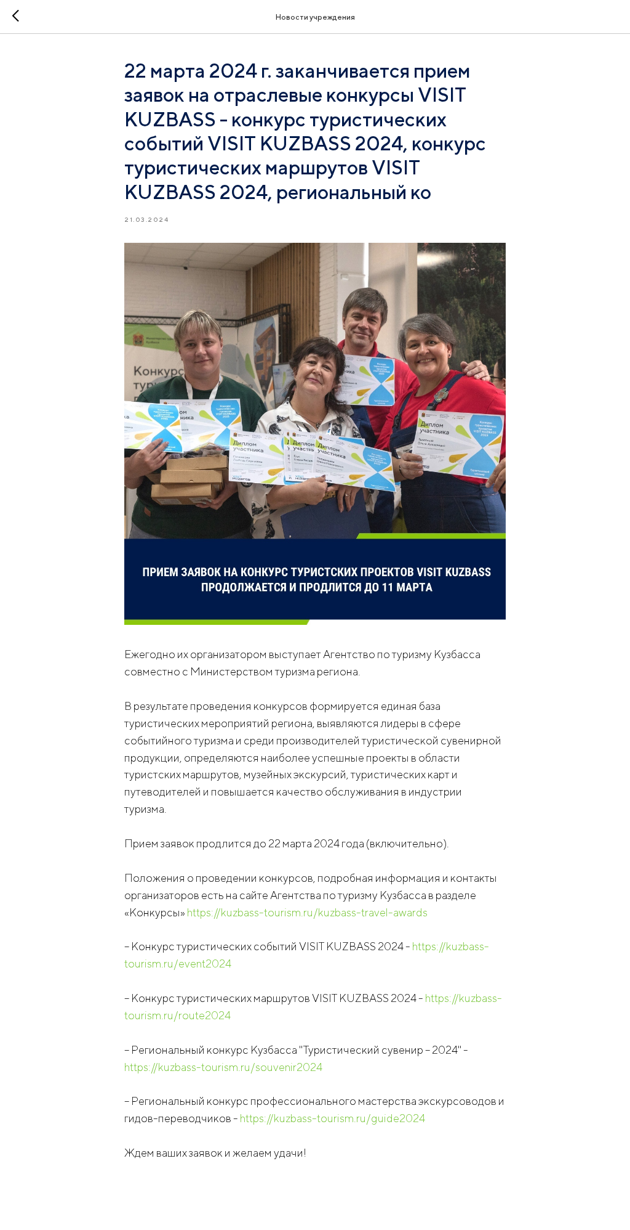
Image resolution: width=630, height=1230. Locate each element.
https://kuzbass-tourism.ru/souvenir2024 (223, 1067)
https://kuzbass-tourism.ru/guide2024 (332, 1118)
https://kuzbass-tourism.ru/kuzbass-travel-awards (307, 912)
